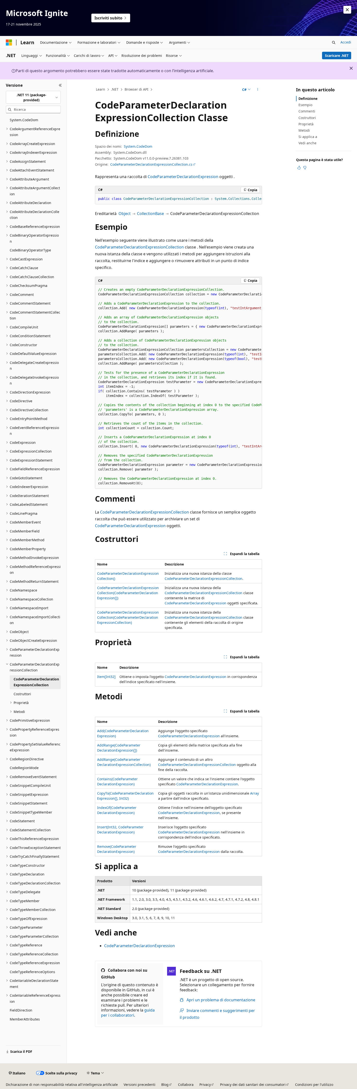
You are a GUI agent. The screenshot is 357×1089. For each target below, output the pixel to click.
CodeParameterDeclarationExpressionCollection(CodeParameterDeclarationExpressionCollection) (128, 617)
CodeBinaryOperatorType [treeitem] (30, 250)
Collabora (186, 1084)
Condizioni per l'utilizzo (314, 1084)
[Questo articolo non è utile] (305, 168)
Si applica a (307, 136)
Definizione (307, 98)
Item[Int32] (106, 676)
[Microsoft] (9, 42)
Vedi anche (307, 143)
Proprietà (306, 124)
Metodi (304, 130)
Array (254, 793)
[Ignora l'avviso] (347, 10)
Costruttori (307, 117)
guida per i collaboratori (128, 1012)
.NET (115, 89)
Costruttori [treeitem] (22, 694)
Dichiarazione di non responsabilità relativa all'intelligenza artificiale (62, 1084)
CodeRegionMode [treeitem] (24, 767)
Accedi (345, 42)
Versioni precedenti (139, 1084)
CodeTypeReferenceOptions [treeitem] (32, 971)
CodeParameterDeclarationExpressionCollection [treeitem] (36, 682)
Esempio (305, 105)
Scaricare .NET (336, 55)
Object (125, 213)
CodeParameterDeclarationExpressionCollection (139, 247)
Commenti (306, 111)
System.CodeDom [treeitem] (24, 120)
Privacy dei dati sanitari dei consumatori (253, 1084)
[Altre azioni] (258, 90)
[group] (178, 199)
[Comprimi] (60, 85)
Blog (165, 1084)
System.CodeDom (138, 146)
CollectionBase (150, 213)
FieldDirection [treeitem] (21, 1010)
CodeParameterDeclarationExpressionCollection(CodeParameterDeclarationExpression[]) (128, 592)
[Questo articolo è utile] (299, 168)
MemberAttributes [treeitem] (25, 1019)
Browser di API (136, 89)
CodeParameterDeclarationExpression (183, 176)
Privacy (205, 1084)
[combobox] (33, 97)
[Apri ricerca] (334, 42)
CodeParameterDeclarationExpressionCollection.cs (151, 164)
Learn (100, 89)
